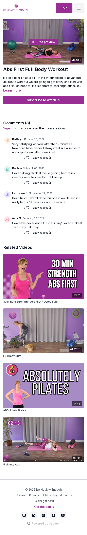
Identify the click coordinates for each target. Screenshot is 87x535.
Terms (21, 495)
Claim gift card (44, 501)
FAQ (46, 495)
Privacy (34, 495)
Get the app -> (44, 506)
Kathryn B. (19, 139)
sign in (8, 128)
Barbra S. (18, 168)
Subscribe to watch (41, 100)
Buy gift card (61, 495)
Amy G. (17, 218)
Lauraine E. (20, 193)
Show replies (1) (42, 157)
